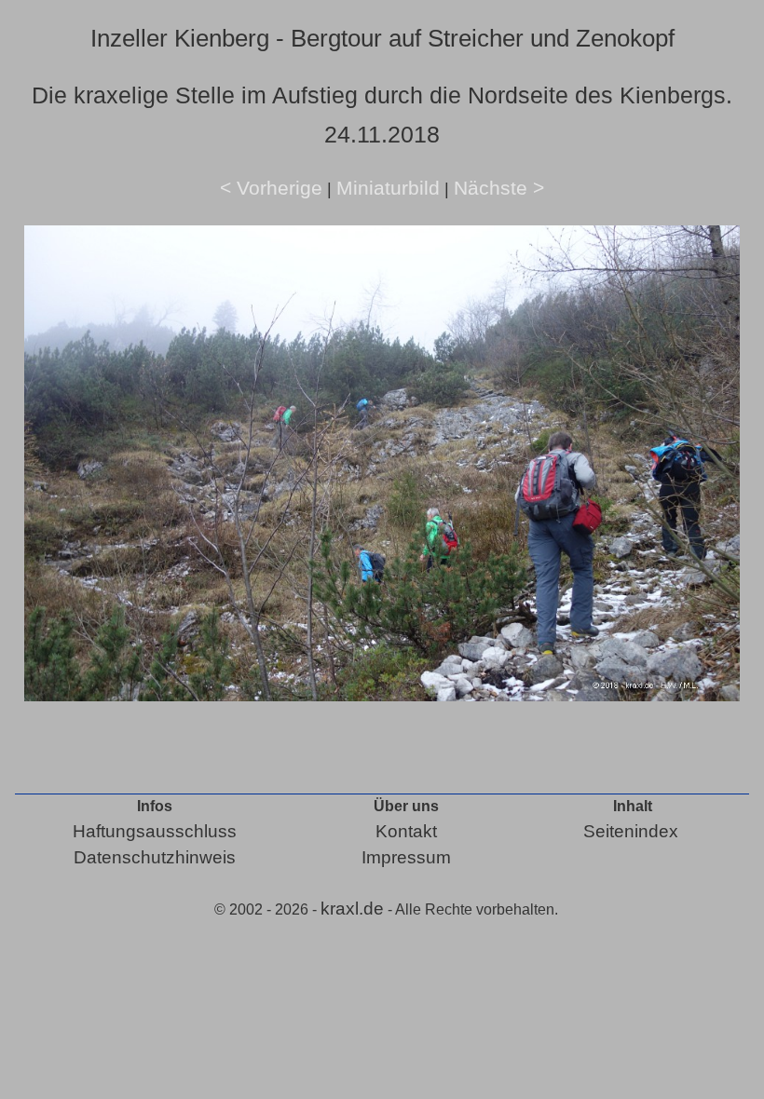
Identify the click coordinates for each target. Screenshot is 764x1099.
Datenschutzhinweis (155, 857)
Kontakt (406, 831)
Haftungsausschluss (155, 831)
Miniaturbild (388, 187)
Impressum (406, 857)
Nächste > (499, 187)
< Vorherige (271, 187)
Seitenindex (630, 831)
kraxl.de (352, 908)
